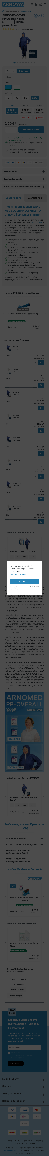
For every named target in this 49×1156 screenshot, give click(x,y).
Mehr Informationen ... (18, 574)
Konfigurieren (34, 586)
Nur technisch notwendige (14, 588)
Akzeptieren (24, 581)
